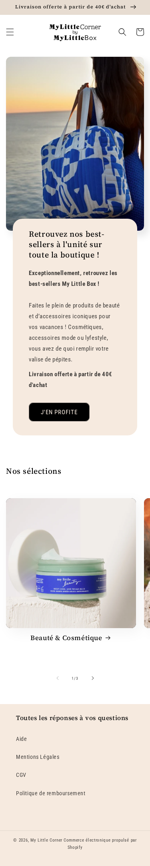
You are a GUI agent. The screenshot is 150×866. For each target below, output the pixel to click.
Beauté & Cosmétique (66, 637)
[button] (10, 32)
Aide (21, 739)
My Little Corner (46, 840)
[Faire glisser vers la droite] (93, 678)
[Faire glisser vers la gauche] (57, 678)
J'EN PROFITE (59, 412)
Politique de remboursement (51, 793)
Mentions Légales (38, 757)
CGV (21, 775)
